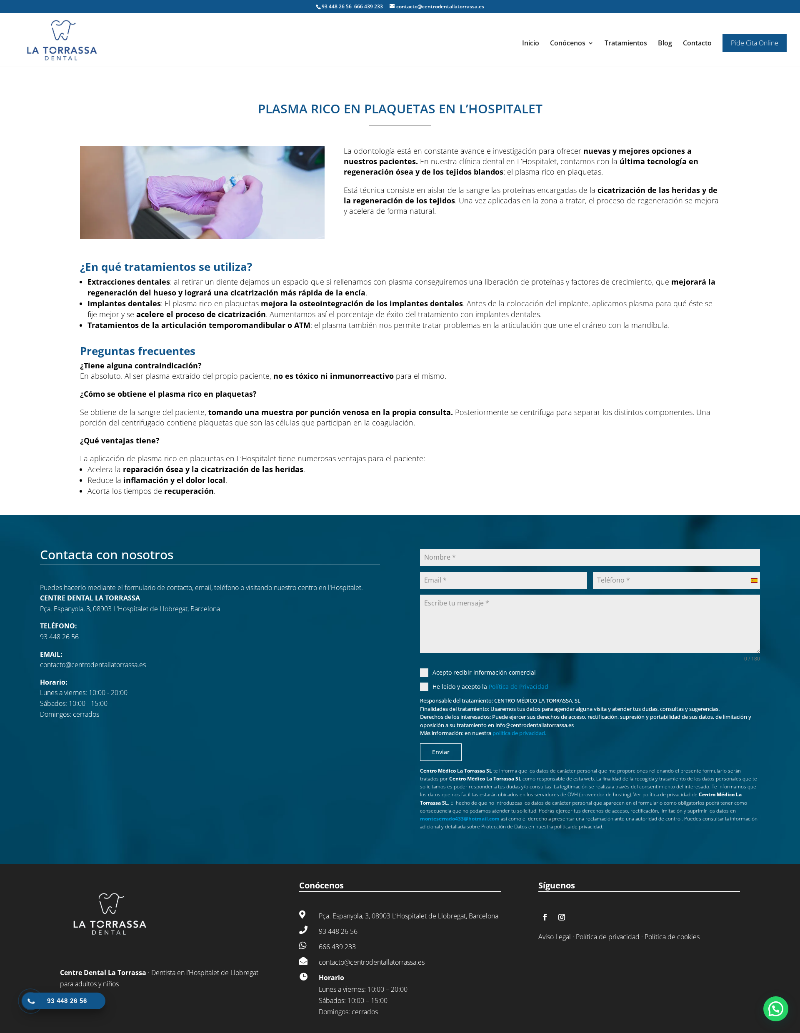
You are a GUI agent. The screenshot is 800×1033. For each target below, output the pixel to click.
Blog (665, 44)
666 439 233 (368, 6)
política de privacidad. (519, 733)
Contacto (697, 44)
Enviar (441, 752)
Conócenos (567, 44)
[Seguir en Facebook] (545, 917)
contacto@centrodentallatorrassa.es (93, 664)
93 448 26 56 (337, 6)
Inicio (530, 44)
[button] (775, 1008)
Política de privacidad (608, 936)
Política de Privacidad (518, 686)
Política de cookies (672, 936)
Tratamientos (626, 44)
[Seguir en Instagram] (561, 917)
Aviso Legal (554, 936)
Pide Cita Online (754, 43)
